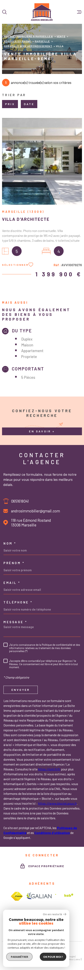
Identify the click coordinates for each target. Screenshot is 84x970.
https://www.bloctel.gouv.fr (57, 803)
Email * (11, 582)
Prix (10, 104)
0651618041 (20, 501)
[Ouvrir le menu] (79, 12)
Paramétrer (19, 957)
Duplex (26, 339)
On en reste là (52, 914)
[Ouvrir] (4, 12)
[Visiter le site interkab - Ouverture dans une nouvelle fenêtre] (64, 896)
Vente (61, 36)
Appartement (32, 350)
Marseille (42, 41)
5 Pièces (28, 377)
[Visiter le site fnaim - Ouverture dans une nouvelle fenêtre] (17, 896)
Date (29, 104)
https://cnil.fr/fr (49, 769)
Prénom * (13, 563)
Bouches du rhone (17, 41)
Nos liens (74, 959)
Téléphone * (18, 602)
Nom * (9, 543)
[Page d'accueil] (42, 12)
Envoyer (20, 689)
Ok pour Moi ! (53, 957)
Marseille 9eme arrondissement (28, 46)
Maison (27, 345)
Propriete (29, 356)
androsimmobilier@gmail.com (35, 511)
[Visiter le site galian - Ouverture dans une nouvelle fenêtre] (39, 896)
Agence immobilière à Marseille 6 (28, 36)
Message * (15, 622)
